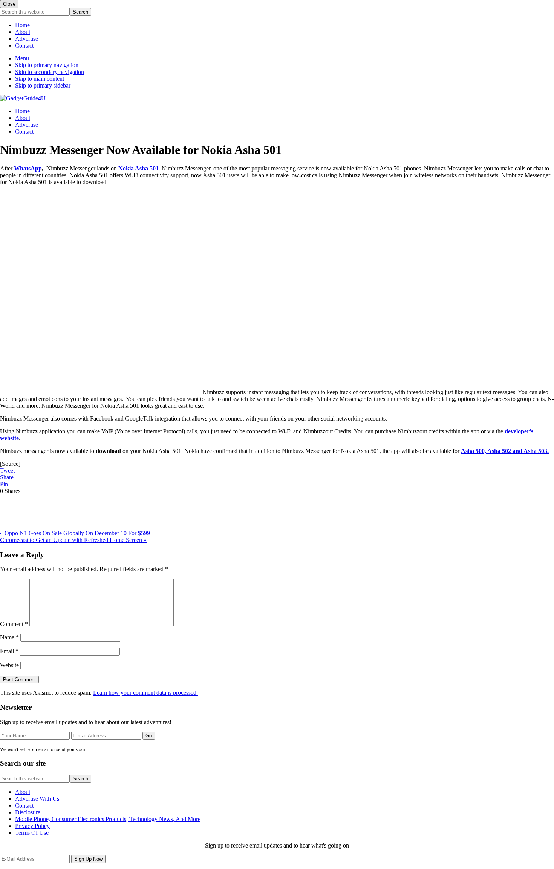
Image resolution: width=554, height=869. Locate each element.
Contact (24, 45)
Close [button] (9, 4)
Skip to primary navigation (46, 65)
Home (22, 25)
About (22, 32)
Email (9, 651)
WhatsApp (28, 168)
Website (9, 665)
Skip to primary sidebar (42, 85)
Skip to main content (39, 78)
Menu (22, 58)
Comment (14, 624)
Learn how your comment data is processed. (145, 692)
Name (9, 637)
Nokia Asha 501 (138, 168)
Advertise (26, 38)
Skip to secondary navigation (49, 72)
